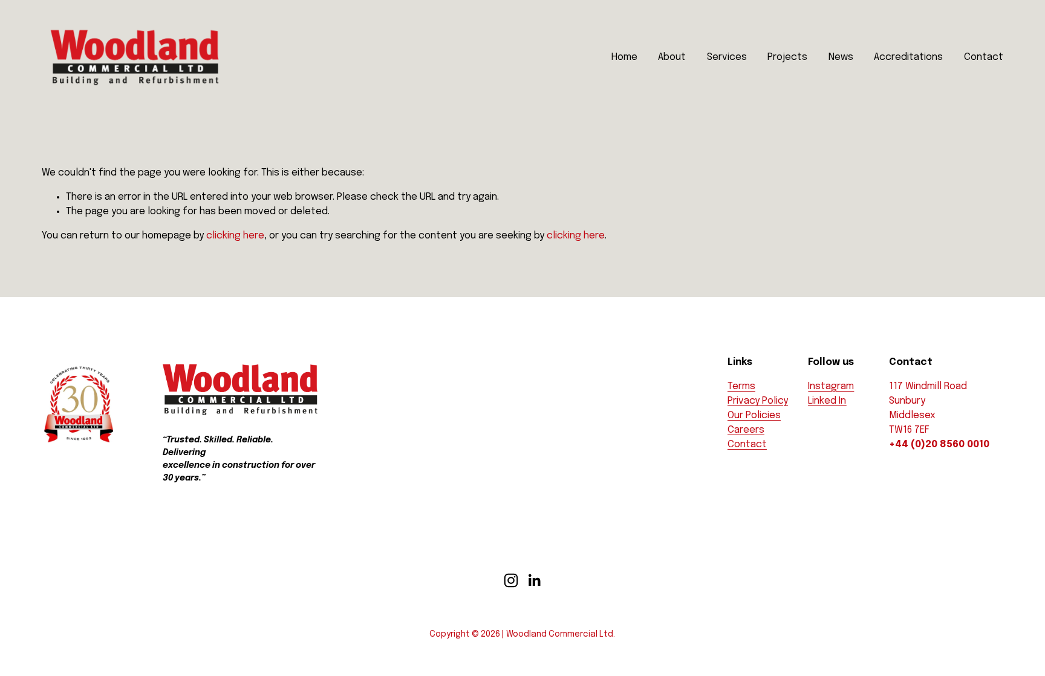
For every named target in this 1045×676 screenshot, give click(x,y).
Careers (746, 430)
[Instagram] (511, 580)
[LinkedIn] (534, 580)
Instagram (831, 386)
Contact (983, 57)
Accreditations (908, 57)
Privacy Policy (758, 401)
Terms (741, 386)
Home (624, 57)
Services (727, 57)
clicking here (235, 236)
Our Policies (754, 415)
